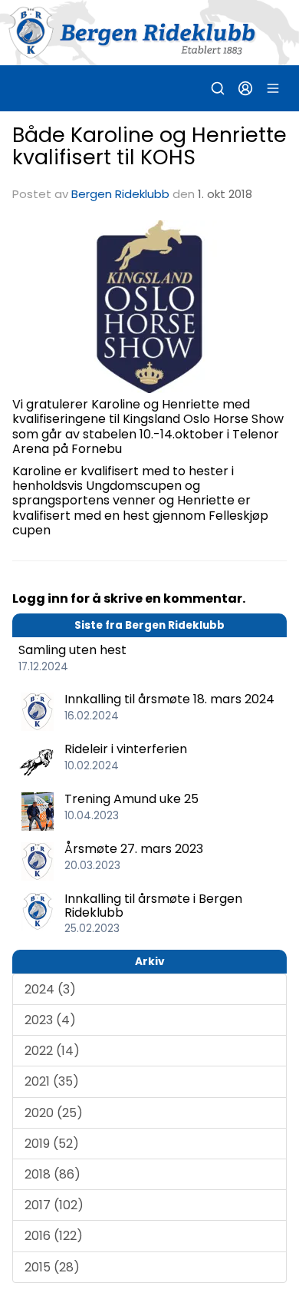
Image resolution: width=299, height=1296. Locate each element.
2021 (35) (52, 1081)
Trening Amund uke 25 (131, 799)
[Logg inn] (245, 88)
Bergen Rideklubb (120, 194)
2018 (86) (52, 1174)
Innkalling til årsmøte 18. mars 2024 (169, 699)
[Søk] (218, 88)
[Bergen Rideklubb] (149, 32)
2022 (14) (52, 1051)
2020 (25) (54, 1113)
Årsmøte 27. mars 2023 (133, 849)
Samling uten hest (72, 650)
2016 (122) (54, 1236)
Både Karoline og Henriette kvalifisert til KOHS (149, 146)
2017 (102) (54, 1205)
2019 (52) (52, 1143)
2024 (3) (50, 989)
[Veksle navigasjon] (273, 88)
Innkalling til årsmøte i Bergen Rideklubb (153, 905)
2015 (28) (52, 1267)
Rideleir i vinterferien (125, 749)
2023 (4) (50, 1020)
